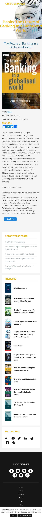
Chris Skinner (15, 3)
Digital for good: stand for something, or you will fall (24, 311)
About (21, 487)
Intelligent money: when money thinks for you (24, 300)
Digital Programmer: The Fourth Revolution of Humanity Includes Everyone (24, 334)
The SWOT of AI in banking (15, 242)
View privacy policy (25, 515)
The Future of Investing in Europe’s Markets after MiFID (24, 392)
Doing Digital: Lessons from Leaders (25, 323)
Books (21, 491)
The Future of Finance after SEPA (25, 380)
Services (21, 494)
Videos (21, 501)
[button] (31, 4)
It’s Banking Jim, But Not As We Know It (24, 403)
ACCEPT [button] (14, 515)
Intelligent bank (20, 288)
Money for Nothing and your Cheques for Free (25, 415)
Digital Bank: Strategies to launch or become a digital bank (25, 357)
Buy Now (10, 219)
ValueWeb (18, 346)
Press (21, 498)
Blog (21, 505)
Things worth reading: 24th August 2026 (19, 254)
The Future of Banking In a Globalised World (24, 369)
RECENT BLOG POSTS (17, 236)
